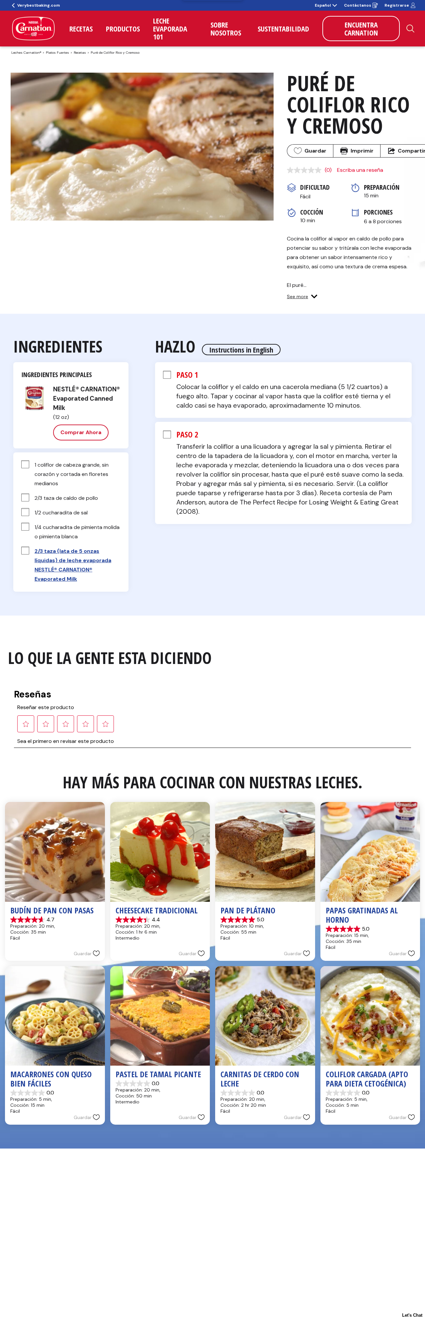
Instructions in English (241, 350)
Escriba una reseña (360, 169)
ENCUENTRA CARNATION (361, 28)
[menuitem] (81, 28)
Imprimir (362, 150)
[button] (302, 296)
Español (323, 5)
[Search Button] (410, 29)
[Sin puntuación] (306, 170)
